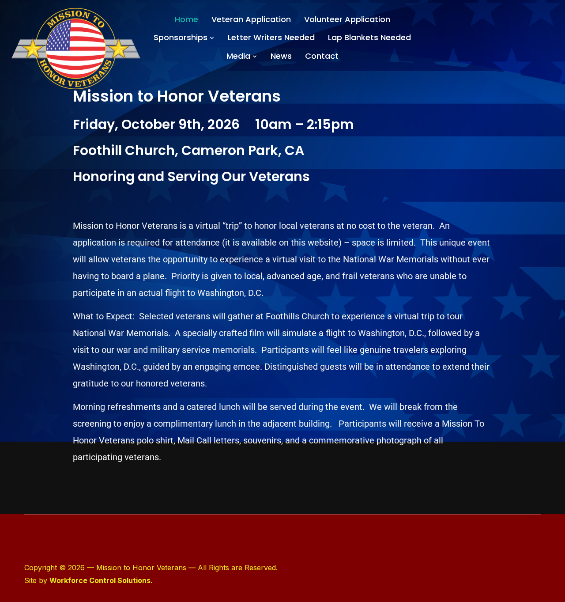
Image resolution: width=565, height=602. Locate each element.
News (281, 55)
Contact (322, 55)
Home (186, 19)
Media (238, 55)
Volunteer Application (347, 19)
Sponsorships (180, 37)
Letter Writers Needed (271, 37)
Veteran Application (251, 19)
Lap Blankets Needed (369, 37)
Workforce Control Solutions (100, 580)
